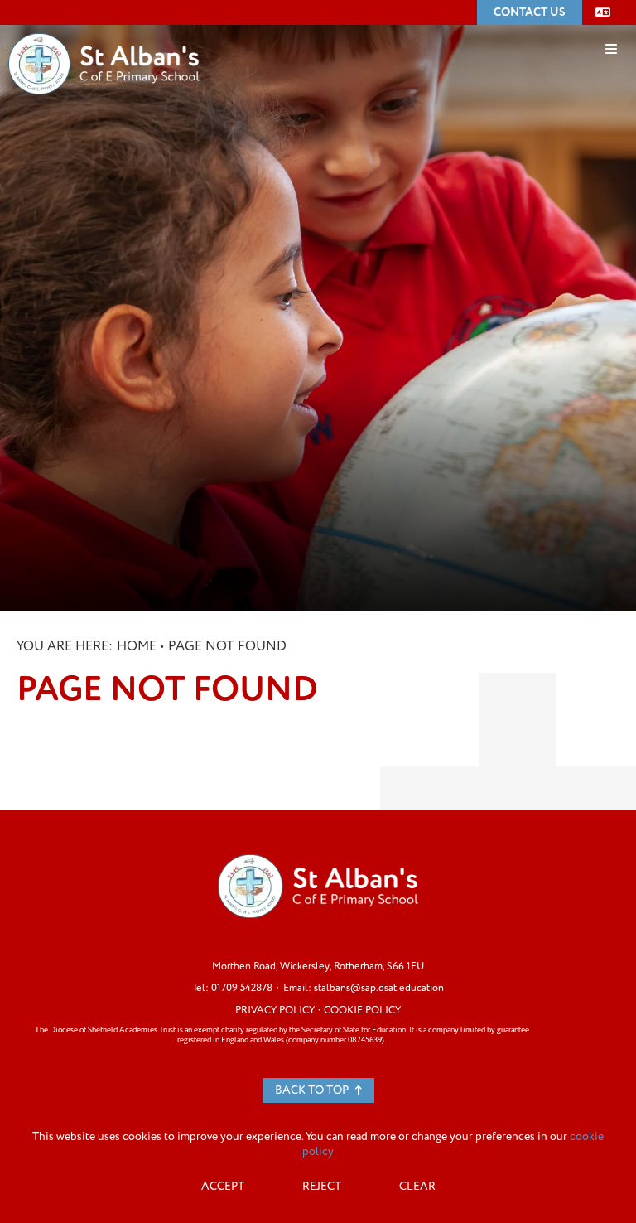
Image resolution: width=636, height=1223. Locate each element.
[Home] (104, 39)
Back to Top (313, 1090)
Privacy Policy (275, 1010)
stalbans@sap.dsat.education (379, 987)
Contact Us (530, 12)
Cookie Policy (362, 1010)
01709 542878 (241, 987)
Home (137, 646)
